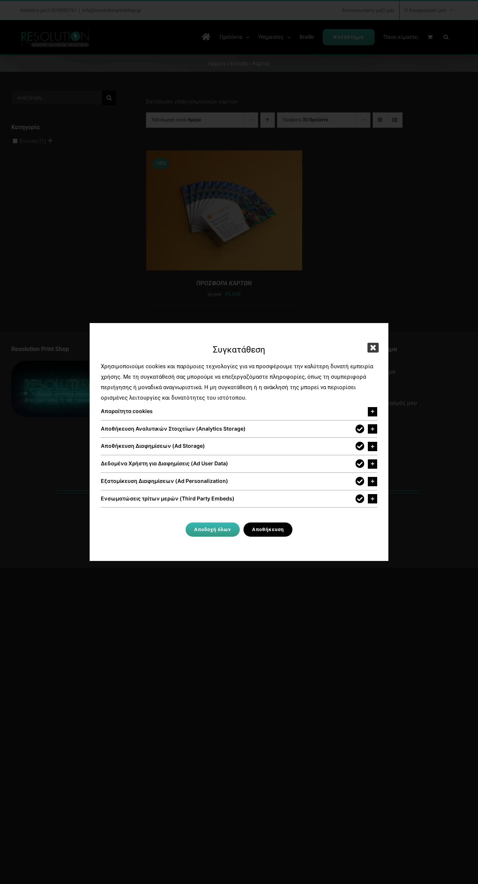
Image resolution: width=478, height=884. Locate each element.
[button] (239, 411)
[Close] (373, 348)
